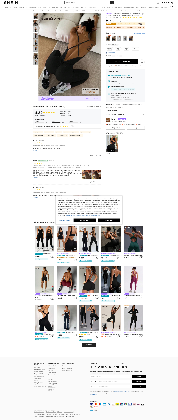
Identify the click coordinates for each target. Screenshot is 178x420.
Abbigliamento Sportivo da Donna (56, 10)
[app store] (122, 367)
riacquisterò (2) (51, 135)
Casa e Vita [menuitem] (63, 7)
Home (34, 10)
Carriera (36, 380)
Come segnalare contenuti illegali (52, 384)
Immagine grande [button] (139, 33)
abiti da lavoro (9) (85, 132)
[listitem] (112, 143)
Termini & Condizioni (39, 414)
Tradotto (35, 150)
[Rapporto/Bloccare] (100, 155)
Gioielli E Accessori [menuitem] (117, 7)
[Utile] (91, 155)
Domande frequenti (67, 368)
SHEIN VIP (51, 379)
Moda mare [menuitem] (46, 7)
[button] (169, 2)
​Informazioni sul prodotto (52, 390)
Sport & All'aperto (42, 10)
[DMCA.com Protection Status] (95, 410)
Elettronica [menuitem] (164, 7)
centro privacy (93, 394)
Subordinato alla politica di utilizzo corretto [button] (122, 83)
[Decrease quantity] (113, 56)
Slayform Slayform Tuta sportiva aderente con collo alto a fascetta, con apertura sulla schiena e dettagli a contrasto (89, 295)
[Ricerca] (112, 2)
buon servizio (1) (62, 135)
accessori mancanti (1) (76, 135)
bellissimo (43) (38, 132)
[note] (41, 259)
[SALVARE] (142, 61)
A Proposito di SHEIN (39, 369)
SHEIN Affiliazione (52, 381)
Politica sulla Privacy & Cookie (122, 391)
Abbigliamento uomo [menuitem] (73, 7)
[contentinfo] (118, 405)
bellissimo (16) (49, 132)
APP (122, 363)
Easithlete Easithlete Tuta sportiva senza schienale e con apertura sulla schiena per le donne (89, 332)
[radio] (108, 38)
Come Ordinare (52, 372)
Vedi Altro (89, 344)
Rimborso (50, 370)
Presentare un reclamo (40, 386)
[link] (161, 2)
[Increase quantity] (121, 56)
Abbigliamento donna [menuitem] (35, 7)
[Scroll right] (172, 7)
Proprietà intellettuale (62, 414)
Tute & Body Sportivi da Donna (74, 10)
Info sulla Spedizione (53, 366)
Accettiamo (93, 401)
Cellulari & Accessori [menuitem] (153, 7)
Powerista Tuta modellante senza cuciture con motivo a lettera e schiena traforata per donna (133, 255)
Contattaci (64, 366)
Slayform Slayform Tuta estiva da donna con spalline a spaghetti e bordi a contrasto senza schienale (111, 295)
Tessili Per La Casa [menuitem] (141, 7)
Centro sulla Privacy (39, 412)
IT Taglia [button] (114, 45)
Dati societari (37, 367)
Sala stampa (37, 378)
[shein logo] (11, 2)
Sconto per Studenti (39, 376)
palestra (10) (75, 132)
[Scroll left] (170, 7)
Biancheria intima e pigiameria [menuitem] (96, 7)
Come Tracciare (52, 374)
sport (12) (58, 132)
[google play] (126, 367)
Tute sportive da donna (89, 10)
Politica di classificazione (52, 387)
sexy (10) (66, 132)
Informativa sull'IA (51, 414)
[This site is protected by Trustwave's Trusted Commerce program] (91, 410)
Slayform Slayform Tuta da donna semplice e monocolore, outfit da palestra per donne (67, 255)
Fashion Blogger (38, 371)
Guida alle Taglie (52, 377)
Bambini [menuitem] (83, 7)
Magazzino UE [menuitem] (23, 7)
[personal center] (158, 2)
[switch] (72, 126)
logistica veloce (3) (39, 135)
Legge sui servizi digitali (38, 383)
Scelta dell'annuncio (75, 414)
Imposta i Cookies (68, 412)
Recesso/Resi (51, 368)
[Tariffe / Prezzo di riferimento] (113, 21)
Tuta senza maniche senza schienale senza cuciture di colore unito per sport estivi (67, 295)
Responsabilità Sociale (40, 374)
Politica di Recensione (40, 115)
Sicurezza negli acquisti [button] (117, 86)
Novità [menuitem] (15, 7)
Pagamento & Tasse (67, 370)
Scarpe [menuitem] (108, 7)
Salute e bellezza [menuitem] (129, 7)
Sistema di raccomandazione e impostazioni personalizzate (49, 416)
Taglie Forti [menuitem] (54, 7)
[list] (105, 367)
